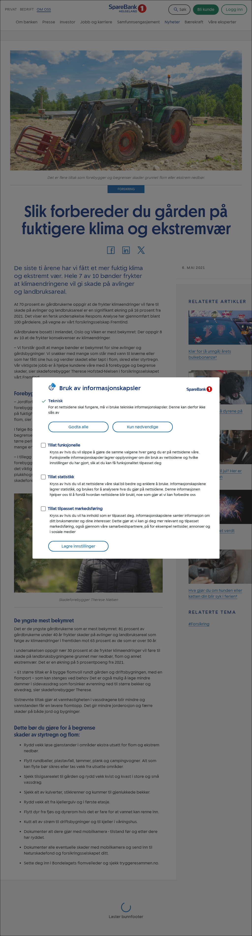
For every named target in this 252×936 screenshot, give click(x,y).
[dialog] (126, 468)
